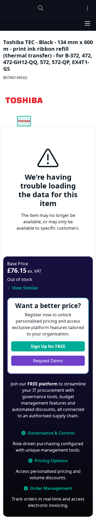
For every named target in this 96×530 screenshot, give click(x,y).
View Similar (25, 288)
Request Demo (48, 361)
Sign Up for (48, 346)
